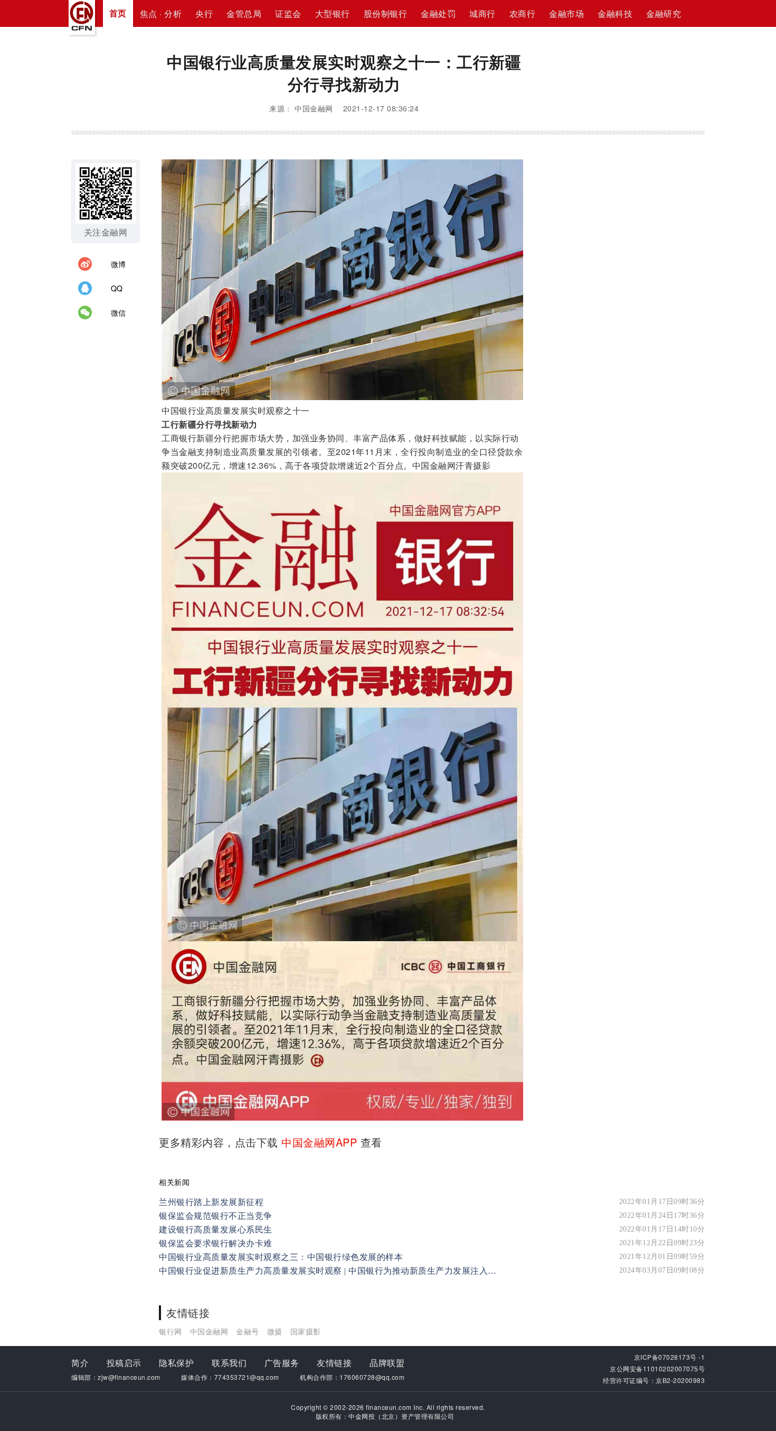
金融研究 (663, 13)
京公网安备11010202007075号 (657, 1368)
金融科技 (615, 13)
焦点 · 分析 (161, 13)
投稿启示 (124, 1363)
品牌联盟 (387, 1363)
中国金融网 (209, 1331)
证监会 (288, 13)
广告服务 (281, 1363)
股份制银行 (386, 13)
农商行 (522, 13)
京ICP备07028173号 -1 (669, 1356)
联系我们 (229, 1363)
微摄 (274, 1331)
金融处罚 (438, 13)
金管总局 (243, 13)
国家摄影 (305, 1331)
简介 (80, 1363)
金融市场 (566, 13)
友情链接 (334, 1363)
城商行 (482, 13)
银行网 (170, 1331)
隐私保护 (176, 1363)
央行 (204, 13)
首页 (118, 13)
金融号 (247, 1331)
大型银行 (332, 13)
